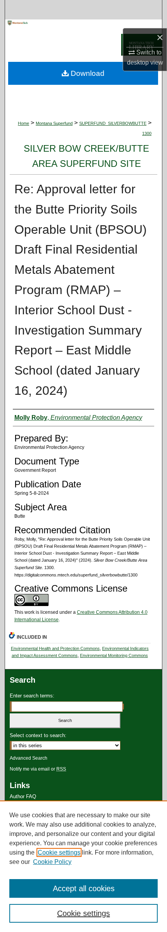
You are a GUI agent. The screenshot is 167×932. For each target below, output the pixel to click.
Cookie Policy (52, 861)
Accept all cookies (84, 888)
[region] (83, 866)
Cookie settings (59, 852)
